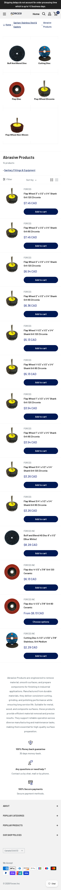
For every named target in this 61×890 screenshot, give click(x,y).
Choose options (41, 621)
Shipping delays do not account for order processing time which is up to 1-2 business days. (30, 4)
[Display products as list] (51, 180)
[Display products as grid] (56, 180)
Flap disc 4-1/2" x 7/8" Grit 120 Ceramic (39, 571)
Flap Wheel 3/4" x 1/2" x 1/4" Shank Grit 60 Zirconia (38, 503)
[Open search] (43, 14)
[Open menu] (4, 14)
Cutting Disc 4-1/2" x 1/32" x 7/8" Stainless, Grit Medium (40, 639)
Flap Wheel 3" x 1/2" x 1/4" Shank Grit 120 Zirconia (40, 195)
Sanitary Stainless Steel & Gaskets (25, 24)
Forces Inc (29, 531)
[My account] (49, 14)
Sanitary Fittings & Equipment (19, 170)
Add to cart (41, 211)
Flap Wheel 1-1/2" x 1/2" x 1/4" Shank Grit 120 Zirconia (39, 332)
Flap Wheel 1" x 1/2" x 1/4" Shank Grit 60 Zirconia (40, 434)
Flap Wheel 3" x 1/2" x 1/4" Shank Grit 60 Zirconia (40, 229)
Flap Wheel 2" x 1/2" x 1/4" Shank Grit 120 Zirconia (40, 263)
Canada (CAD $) (11, 850)
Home (36, 14)
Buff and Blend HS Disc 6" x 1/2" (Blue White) (40, 537)
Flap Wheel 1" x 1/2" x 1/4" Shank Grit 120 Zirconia (40, 400)
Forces (27, 189)
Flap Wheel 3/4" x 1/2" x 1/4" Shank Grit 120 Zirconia (38, 469)
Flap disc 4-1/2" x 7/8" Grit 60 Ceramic (38, 605)
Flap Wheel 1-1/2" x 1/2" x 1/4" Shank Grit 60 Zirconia (39, 366)
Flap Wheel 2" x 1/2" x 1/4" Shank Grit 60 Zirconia (40, 298)
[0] (55, 14)
